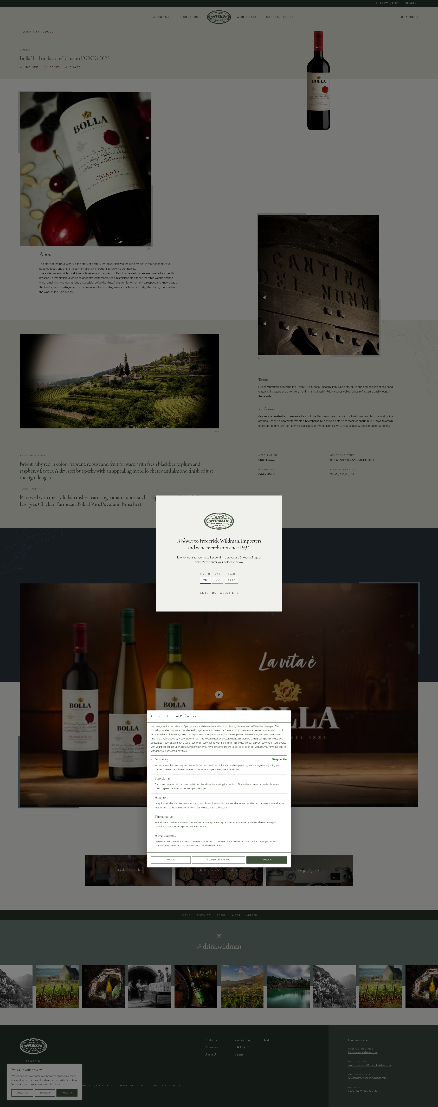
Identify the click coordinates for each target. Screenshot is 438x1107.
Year (231, 574)
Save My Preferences (218, 860)
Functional (162, 778)
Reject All (171, 860)
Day (218, 574)
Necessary (162, 759)
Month (205, 574)
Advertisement (165, 836)
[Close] (285, 717)
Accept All (267, 860)
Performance (164, 817)
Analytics (161, 798)
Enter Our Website (217, 593)
